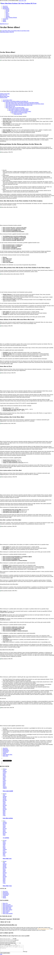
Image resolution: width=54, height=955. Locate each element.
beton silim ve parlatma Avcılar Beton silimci (18, 110)
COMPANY (16, 940)
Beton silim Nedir (18, 114)
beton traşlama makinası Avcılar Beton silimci (18, 108)
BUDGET (2, 944)
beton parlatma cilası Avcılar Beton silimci (15, 107)
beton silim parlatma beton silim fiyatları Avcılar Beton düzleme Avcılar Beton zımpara (25, 103)
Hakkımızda (5, 749)
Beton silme (5, 755)
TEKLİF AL (4, 23)
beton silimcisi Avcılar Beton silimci (19, 112)
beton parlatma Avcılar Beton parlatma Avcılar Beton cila (15, 101)
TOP (1, 954)
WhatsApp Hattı (3, 97)
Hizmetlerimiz (6, 750)
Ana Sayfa (5, 748)
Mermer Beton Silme (4, 96)
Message (25, 951)
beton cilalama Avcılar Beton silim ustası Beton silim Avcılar (19, 105)
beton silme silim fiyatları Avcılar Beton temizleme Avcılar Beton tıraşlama (22, 102)
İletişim (4, 753)
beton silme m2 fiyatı (10, 106)
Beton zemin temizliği (8, 791)
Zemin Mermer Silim (7, 754)
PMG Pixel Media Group (43, 928)
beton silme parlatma (8, 818)
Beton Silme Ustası (7, 885)
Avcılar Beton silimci (7, 100)
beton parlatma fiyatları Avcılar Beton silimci (21, 111)
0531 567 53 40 (22, 0)
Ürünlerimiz (5, 752)
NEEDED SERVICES (5, 943)
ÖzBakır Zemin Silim (5, 93)
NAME (14, 938)
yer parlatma (6, 837)
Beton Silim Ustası (7, 858)
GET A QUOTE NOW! (5, 953)
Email (14, 941)
